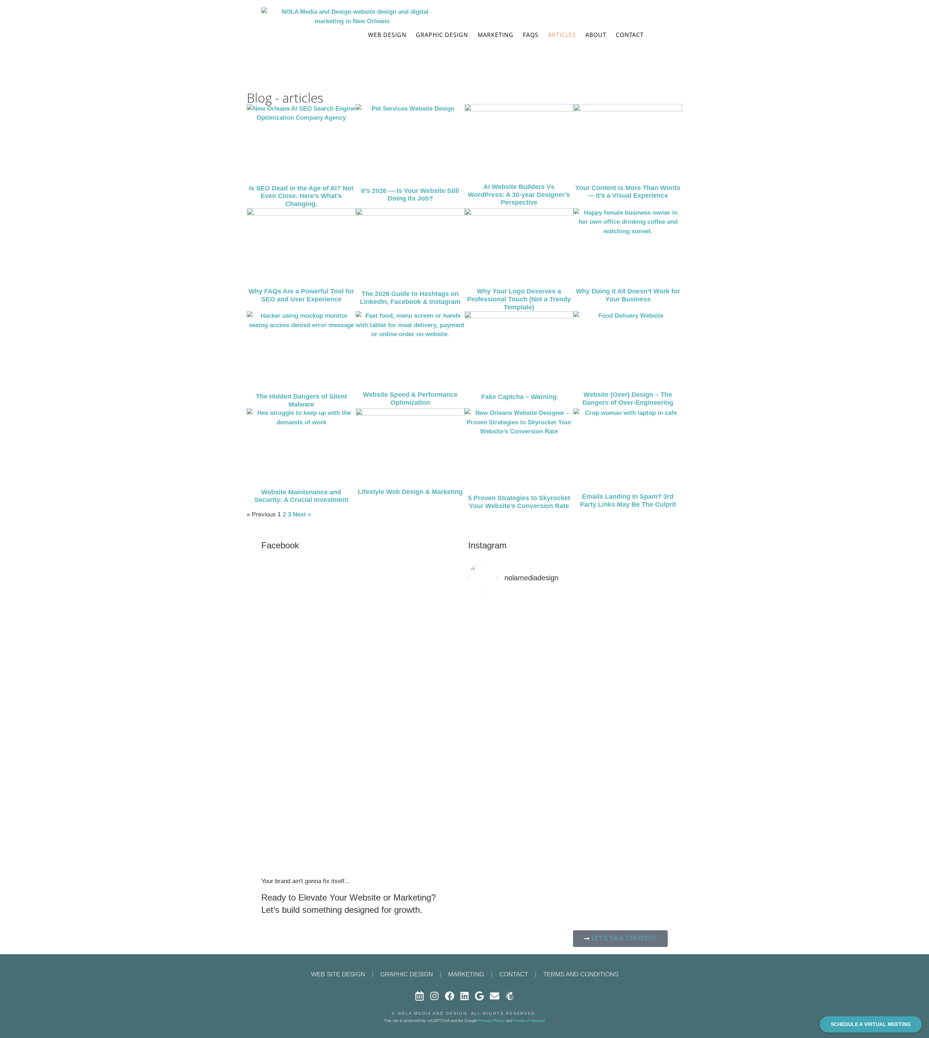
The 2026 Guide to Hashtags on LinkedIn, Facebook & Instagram (410, 297)
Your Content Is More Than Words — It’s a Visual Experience (627, 191)
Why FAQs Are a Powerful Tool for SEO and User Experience (301, 295)
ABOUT (595, 35)
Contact (513, 974)
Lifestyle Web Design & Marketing (410, 491)
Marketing (495, 35)
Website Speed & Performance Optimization (410, 398)
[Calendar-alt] (419, 995)
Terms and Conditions (580, 974)
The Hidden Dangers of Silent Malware (301, 400)
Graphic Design (442, 35)
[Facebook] (449, 995)
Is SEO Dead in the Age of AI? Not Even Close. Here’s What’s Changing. (301, 196)
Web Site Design (338, 974)
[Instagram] (434, 995)
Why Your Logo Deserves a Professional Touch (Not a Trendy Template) (519, 299)
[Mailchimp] (509, 995)
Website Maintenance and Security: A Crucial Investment (301, 496)
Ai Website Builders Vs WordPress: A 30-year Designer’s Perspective (519, 194)
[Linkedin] (464, 995)
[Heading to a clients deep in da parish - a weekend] (542, 628)
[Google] (479, 995)
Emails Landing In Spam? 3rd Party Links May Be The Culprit (628, 500)
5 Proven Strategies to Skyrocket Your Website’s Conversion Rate (519, 502)
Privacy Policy (491, 1020)
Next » (302, 514)
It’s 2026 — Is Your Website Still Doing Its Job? (410, 194)
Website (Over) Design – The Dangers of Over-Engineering (627, 398)
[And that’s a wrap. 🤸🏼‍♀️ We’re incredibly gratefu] (644, 749)
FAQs (531, 35)
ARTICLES (562, 35)
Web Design (387, 35)
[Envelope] (494, 995)
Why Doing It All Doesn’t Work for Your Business (628, 295)
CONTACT (630, 35)
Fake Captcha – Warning (519, 396)
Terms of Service (529, 1020)
